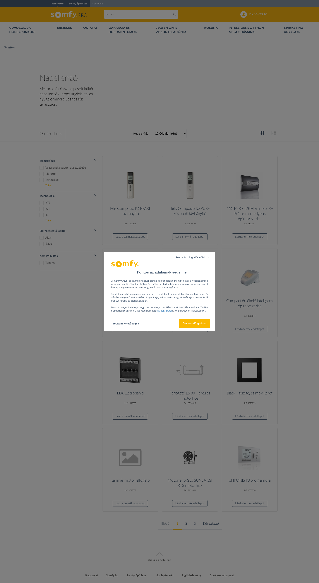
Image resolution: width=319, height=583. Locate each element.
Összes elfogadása (195, 323)
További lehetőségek (126, 323)
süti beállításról (164, 311)
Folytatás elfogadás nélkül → (192, 257)
